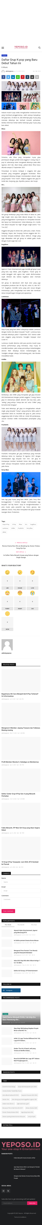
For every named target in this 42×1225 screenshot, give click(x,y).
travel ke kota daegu (9, 1087)
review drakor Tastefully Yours (12, 1091)
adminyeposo (9, 71)
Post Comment (8, 911)
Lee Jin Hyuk (31, 1116)
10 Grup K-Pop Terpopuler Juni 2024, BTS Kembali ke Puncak (20, 863)
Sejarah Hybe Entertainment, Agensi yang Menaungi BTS (25, 931)
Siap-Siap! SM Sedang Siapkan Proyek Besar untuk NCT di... (26, 1029)
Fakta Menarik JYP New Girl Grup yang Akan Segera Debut (21, 829)
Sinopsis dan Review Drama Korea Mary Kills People (27, 1177)
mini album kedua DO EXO (11, 1095)
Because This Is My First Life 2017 (13, 1108)
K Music (4, 55)
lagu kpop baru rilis (27, 1112)
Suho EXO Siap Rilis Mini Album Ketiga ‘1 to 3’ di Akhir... (27, 962)
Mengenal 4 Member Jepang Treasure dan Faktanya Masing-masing (21, 729)
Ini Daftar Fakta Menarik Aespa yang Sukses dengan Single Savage (21, 556)
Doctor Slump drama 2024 (10, 1112)
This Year (34, 925)
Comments (6, 873)
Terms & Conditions (20, 1217)
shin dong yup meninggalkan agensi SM (24, 1099)
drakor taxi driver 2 (8, 1104)
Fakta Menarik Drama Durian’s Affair (24, 1158)
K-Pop (14, 524)
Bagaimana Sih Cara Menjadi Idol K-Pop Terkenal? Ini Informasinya (20, 695)
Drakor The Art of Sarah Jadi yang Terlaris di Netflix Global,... (25, 1049)
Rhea (20, 524)
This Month (21, 925)
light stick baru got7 (23, 1104)
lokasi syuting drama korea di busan (14, 1116)
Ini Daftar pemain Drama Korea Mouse (26, 940)
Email (4, 887)
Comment (5, 896)
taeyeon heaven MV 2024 (29, 1095)
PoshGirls (21, 528)
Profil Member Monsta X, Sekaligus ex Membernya (20, 762)
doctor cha (6, 1099)
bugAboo (33, 524)
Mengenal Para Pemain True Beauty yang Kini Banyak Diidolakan (25, 951)
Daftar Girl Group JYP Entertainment (26, 970)
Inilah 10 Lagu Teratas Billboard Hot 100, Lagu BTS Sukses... (27, 1039)
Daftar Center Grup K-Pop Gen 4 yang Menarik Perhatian (18, 795)
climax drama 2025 (31, 1108)
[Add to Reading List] (37, 77)
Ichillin (13, 528)
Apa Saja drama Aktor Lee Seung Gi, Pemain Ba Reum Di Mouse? (27, 1168)
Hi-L (26, 524)
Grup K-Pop (6, 524)
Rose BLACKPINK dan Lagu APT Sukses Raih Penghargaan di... (26, 1059)
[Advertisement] (21, 22)
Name (4, 878)
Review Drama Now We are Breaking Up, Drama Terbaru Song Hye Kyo (21, 547)
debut (4, 532)
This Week (8, 925)
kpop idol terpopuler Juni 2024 (27, 1087)
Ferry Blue (30, 528)
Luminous (5, 528)
